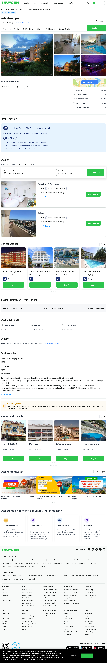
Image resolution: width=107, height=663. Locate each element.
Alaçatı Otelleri (6, 566)
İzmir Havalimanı (90, 598)
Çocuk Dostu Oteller (77, 576)
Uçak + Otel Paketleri (28, 606)
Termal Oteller (17, 576)
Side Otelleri (41, 560)
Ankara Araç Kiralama (71, 592)
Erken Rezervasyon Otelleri (33, 576)
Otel (23, 587)
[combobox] (31, 173)
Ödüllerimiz (67, 629)
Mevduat (4, 629)
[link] (2, 9)
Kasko (24, 613)
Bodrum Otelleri (27, 595)
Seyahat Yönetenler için (50, 616)
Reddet (34, 657)
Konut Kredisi (6, 618)
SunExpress (5, 595)
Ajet (3, 598)
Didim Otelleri (52, 560)
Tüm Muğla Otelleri (9, 13)
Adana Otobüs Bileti (49, 600)
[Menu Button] (77, 3)
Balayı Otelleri (6, 576)
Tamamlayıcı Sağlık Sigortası (31, 624)
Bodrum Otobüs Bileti (50, 598)
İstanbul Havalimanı (91, 592)
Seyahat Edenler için (49, 613)
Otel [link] (6, 9)
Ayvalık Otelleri (58, 563)
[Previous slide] (4, 194)
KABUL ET (87, 655)
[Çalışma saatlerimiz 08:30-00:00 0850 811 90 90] (87, 2)
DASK (24, 629)
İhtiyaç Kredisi (6, 613)
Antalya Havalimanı (91, 595)
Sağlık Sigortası (27, 621)
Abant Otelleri (19, 563)
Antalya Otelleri (27, 592)
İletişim (66, 616)
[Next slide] (33, 194)
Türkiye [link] (11, 9)
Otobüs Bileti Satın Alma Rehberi (53, 606)
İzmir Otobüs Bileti (49, 595)
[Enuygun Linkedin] (100, 549)
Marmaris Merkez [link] (34, 9)
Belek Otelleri (70, 563)
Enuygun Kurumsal (49, 610)
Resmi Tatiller (89, 624)
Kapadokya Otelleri (32, 563)
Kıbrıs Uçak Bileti (7, 600)
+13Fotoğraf (95, 65)
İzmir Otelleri (26, 598)
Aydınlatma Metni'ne (10, 657)
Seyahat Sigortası (28, 618)
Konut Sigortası (27, 626)
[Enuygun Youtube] (104, 549)
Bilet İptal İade (89, 626)
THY (3, 590)
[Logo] (10, 3)
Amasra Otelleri (46, 563)
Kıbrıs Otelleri (63, 560)
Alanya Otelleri (6, 560)
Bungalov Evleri (91, 576)
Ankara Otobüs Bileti (49, 592)
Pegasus (4, 592)
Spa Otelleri (64, 576)
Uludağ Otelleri (75, 560)
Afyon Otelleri (31, 566)
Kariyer (66, 624)
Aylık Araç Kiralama (70, 600)
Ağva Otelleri (86, 560)
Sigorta (25, 610)
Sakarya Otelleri (7, 563)
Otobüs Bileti (48, 587)
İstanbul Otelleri (27, 590)
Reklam (66, 621)
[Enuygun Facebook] (89, 549)
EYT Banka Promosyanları (10, 616)
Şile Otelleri (93, 563)
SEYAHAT (8, 138)
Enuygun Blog (89, 613)
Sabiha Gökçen (89, 590)
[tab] (7, 29)
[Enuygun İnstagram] (93, 549)
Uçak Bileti (5, 587)
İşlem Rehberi (89, 621)
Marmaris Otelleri (27, 600)
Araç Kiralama (68, 587)
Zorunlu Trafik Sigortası (29, 616)
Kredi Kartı (5, 626)
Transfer (88, 587)
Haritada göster (91, 82)
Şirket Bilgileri (68, 618)
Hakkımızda (67, 613)
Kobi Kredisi (5, 624)
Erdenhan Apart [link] (46, 9)
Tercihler (72, 655)
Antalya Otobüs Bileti (49, 603)
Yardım (87, 618)
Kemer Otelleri (30, 560)
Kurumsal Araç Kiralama (71, 603)
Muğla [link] (17, 9)
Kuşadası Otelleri (82, 563)
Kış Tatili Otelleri (18, 579)
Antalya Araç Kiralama (71, 598)
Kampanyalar (89, 616)
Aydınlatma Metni (90, 629)
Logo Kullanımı (68, 626)
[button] (53, 55)
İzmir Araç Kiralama (70, 595)
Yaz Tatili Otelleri (31, 579)
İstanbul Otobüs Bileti (50, 590)
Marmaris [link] (24, 9)
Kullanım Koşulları (90, 632)
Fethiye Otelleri (27, 603)
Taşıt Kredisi (5, 621)
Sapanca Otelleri (18, 566)
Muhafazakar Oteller (51, 576)
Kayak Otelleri (6, 579)
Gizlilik (87, 634)
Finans (4, 610)
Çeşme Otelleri (18, 560)
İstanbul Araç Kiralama (71, 590)
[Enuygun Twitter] (96, 549)
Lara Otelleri (42, 566)
